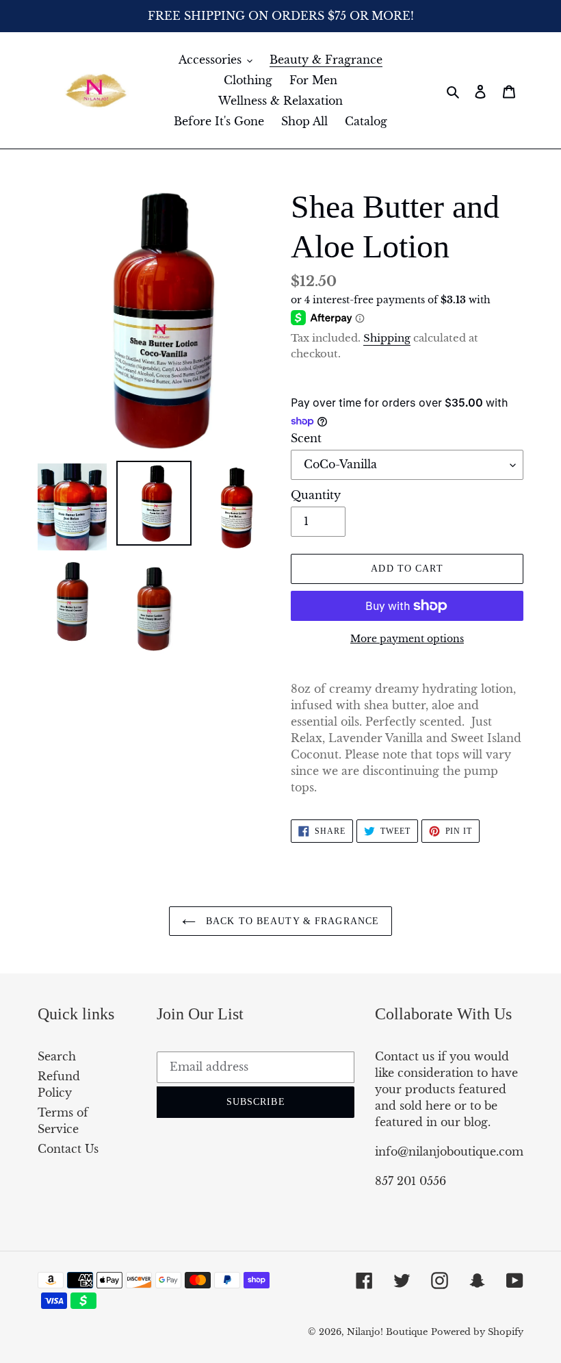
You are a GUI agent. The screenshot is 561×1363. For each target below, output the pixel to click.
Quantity (316, 495)
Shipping (386, 337)
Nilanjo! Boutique (387, 1332)
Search (57, 1056)
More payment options (407, 639)
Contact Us (68, 1149)
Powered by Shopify (477, 1332)
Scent (306, 438)
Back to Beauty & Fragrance (291, 921)
